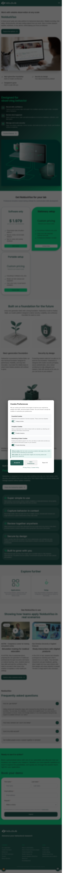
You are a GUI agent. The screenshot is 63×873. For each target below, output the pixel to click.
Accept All (17, 462)
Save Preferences (30, 462)
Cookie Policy (35, 467)
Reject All (45, 462)
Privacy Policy (27, 467)
